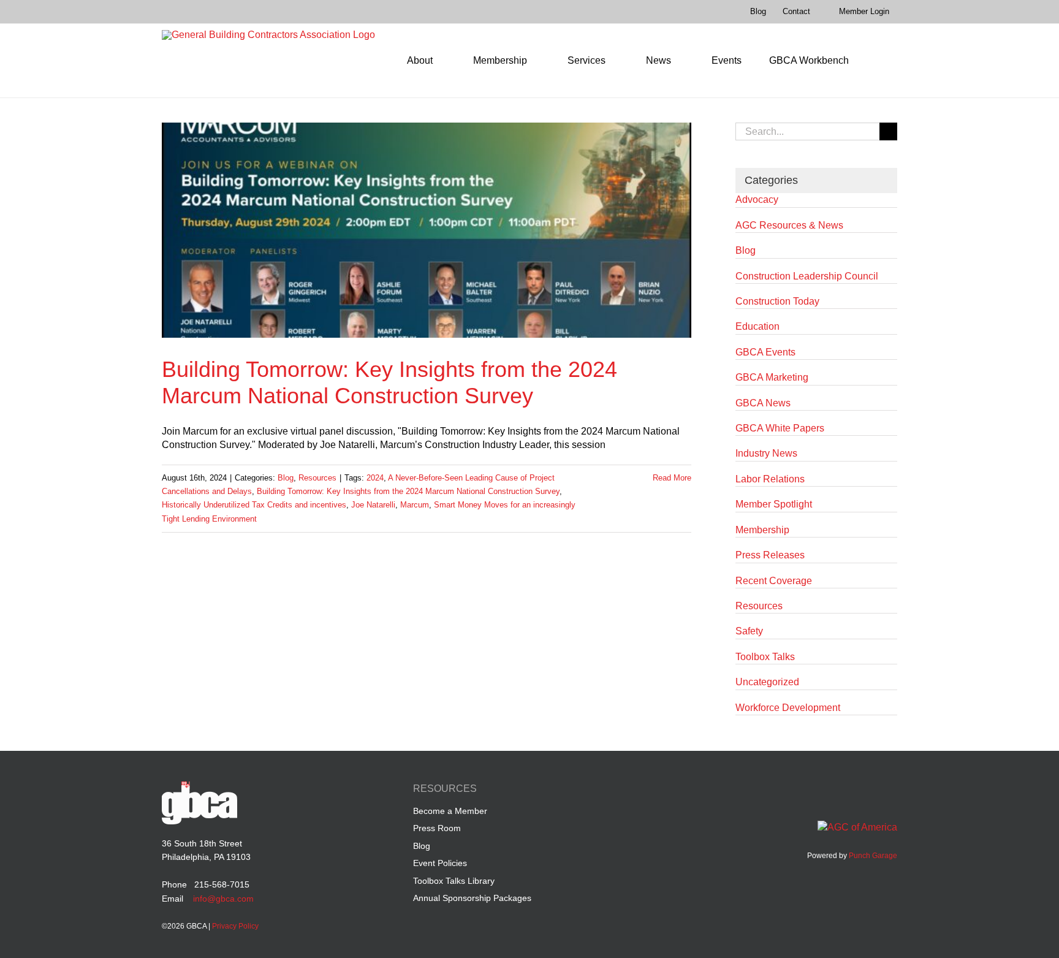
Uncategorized (767, 682)
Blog (286, 477)
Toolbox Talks (765, 657)
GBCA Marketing (771, 377)
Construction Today (777, 301)
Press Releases (770, 555)
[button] (879, 60)
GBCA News (763, 403)
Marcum (414, 504)
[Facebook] (820, 790)
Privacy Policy (235, 926)
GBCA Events (765, 352)
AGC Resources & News (789, 225)
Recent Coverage (773, 581)
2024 (375, 477)
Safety (749, 631)
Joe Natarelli (373, 504)
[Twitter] (867, 790)
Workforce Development (787, 707)
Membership (762, 530)
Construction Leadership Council (806, 276)
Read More (672, 477)
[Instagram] (890, 790)
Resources (317, 477)
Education (757, 326)
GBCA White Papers (779, 428)
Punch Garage (873, 855)
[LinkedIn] (844, 790)
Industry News (766, 453)
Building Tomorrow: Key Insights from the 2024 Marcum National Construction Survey (408, 491)
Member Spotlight (773, 504)
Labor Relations (770, 479)
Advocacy (756, 199)
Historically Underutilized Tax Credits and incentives (254, 504)
